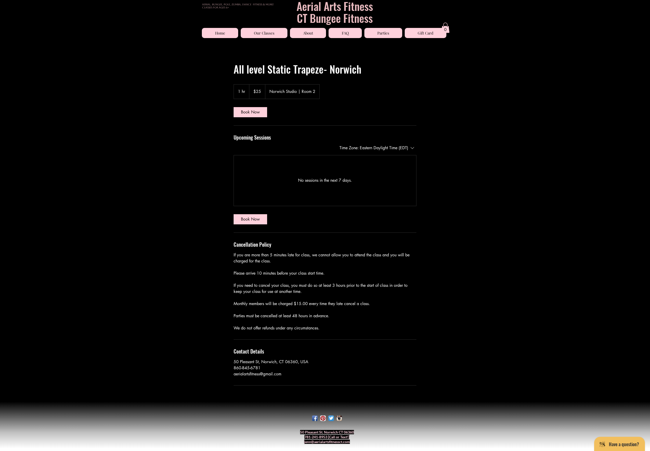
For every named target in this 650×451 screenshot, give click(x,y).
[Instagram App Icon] (339, 418)
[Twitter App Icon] (331, 418)
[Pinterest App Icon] (323, 418)
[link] (250, 112)
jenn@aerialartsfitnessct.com (327, 442)
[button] (264, 33)
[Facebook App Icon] (315, 418)
